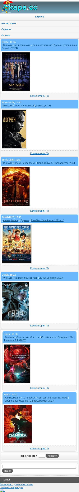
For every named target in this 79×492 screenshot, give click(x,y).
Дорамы (25, 220)
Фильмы (7, 45)
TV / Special (28, 397)
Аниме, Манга (10, 220)
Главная (6, 479)
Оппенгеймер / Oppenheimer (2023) (56, 163)
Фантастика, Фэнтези (26, 278)
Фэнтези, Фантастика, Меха (52, 397)
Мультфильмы (22, 45)
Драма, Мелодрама (24, 163)
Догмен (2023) (43, 105)
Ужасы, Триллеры (24, 105)
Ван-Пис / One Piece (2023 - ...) (47, 220)
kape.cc (39, 16)
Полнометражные (42, 45)
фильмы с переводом (11, 487)
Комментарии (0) (39, 96)
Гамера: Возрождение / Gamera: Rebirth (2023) (29, 400)
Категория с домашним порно (16, 484)
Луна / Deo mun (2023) (51, 278)
